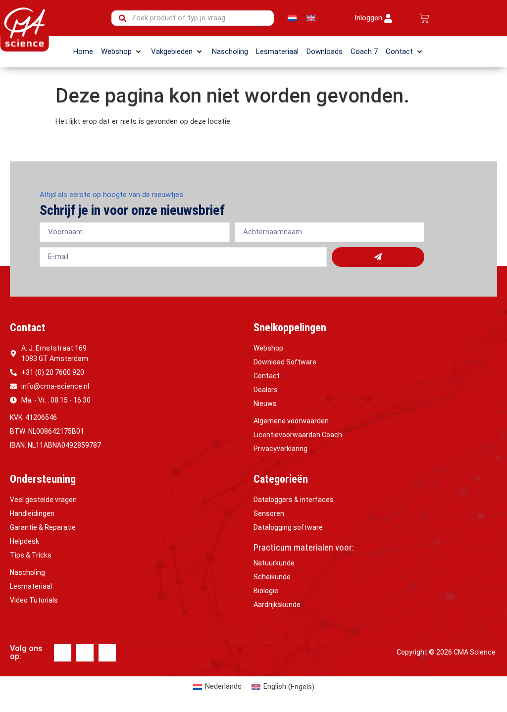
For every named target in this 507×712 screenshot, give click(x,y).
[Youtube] (107, 652)
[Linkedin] (85, 652)
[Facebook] (62, 652)
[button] (122, 52)
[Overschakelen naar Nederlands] (292, 18)
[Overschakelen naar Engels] (311, 18)
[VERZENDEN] (378, 257)
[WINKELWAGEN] (424, 18)
